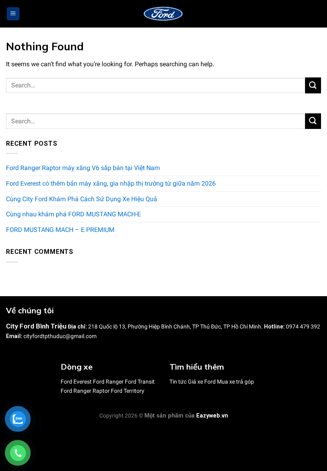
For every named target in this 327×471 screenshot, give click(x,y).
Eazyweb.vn (212, 415)
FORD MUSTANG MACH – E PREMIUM (60, 230)
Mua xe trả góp (235, 381)
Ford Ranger (108, 381)
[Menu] (13, 13)
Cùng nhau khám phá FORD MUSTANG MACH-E (73, 214)
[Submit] (313, 85)
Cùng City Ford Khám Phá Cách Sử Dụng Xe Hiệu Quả (81, 199)
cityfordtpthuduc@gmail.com (60, 336)
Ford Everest (76, 381)
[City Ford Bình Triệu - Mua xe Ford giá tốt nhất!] (163, 14)
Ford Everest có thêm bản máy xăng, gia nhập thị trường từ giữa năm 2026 (111, 183)
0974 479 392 (303, 326)
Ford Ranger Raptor (85, 391)
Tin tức (178, 381)
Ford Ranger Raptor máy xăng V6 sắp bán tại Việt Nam (83, 168)
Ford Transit (140, 381)
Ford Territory (127, 391)
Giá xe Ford (202, 381)
